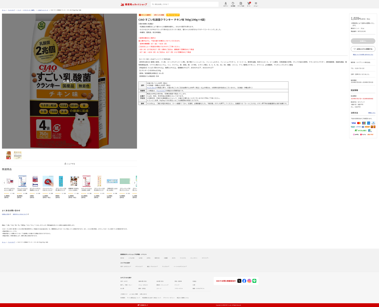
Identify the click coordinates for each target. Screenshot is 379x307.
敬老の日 (157, 258)
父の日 (140, 258)
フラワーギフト (179, 288)
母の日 (122, 258)
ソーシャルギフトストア (180, 266)
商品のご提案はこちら (183, 298)
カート (248, 6)
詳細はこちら (371, 112)
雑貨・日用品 (142, 288)
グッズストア (165, 266)
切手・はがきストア (125, 266)
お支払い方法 (5, 214)
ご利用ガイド (124, 294)
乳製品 (194, 281)
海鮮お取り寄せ (142, 281)
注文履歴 (233, 6)
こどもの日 (131, 258)
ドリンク (177, 285)
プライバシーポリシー (169, 298)
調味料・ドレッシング (162, 285)
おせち (173, 258)
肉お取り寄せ (160, 281)
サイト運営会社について (133, 298)
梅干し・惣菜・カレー (126, 285)
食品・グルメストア (152, 266)
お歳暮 (165, 258)
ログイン (225, 6)
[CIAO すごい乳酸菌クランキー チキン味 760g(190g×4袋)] (9, 155)
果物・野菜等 (178, 281)
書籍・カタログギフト (199, 288)
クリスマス (183, 258)
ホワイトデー (205, 258)
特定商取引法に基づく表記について (151, 298)
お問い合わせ (143, 294)
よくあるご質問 (133, 294)
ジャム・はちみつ (143, 285)
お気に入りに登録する (364, 49)
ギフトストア (139, 266)
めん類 (122, 288)
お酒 (194, 285)
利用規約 (122, 298)
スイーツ (159, 288)
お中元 (148, 258)
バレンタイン (193, 258)
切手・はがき (124, 281)
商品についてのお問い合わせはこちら (363, 54)
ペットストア (151, 87)
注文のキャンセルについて (20, 214)
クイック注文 (240, 6)
